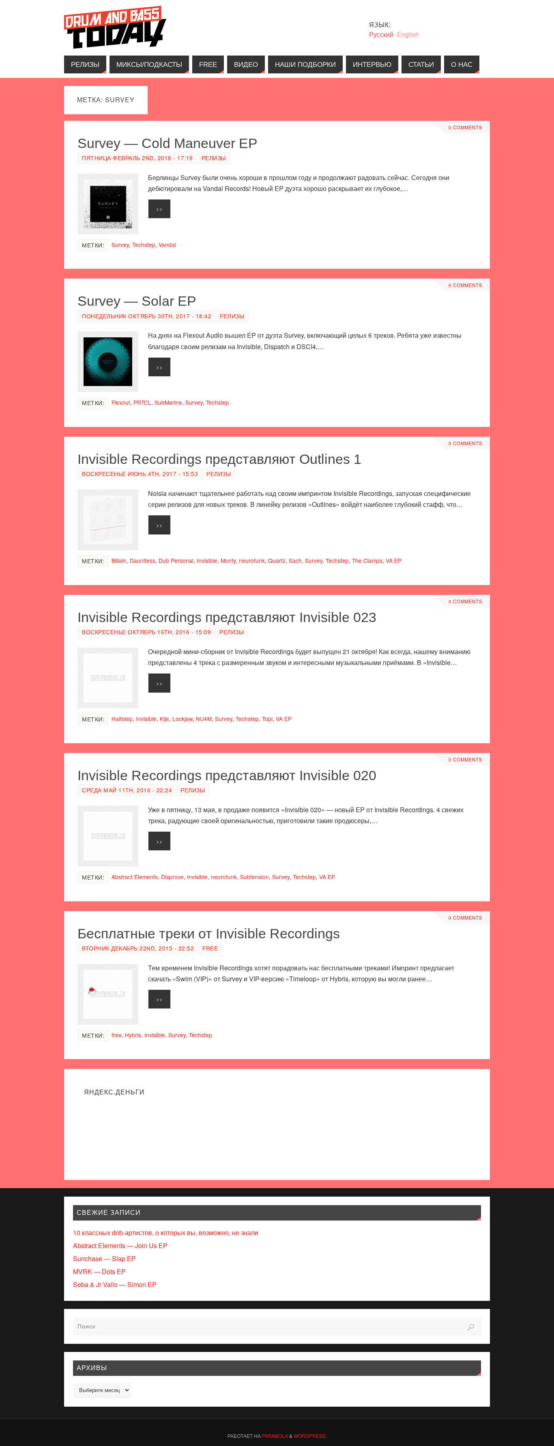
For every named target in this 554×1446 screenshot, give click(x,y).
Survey (120, 244)
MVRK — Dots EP (99, 1271)
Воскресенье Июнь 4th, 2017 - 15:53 (140, 474)
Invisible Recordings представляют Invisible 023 (226, 617)
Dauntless (142, 560)
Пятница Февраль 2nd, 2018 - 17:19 (137, 158)
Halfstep (122, 718)
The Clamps (367, 560)
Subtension (254, 877)
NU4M (204, 718)
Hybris (133, 1035)
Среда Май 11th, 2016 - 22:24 (127, 790)
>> (159, 208)
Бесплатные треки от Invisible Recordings (208, 933)
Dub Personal (176, 560)
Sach (295, 560)
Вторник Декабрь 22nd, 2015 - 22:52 (138, 948)
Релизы (214, 158)
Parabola (275, 1435)
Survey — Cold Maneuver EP (167, 143)
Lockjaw (182, 718)
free (117, 1035)
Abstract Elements (135, 877)
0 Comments (465, 127)
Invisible (207, 560)
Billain (119, 560)
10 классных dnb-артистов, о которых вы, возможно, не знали (165, 1232)
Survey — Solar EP (136, 301)
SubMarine (168, 402)
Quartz (277, 560)
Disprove (172, 877)
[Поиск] (471, 1327)
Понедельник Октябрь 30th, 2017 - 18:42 (146, 316)
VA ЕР (394, 560)
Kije (164, 718)
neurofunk (252, 560)
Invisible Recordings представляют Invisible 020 (226, 775)
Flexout (121, 402)
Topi (267, 718)
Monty (228, 560)
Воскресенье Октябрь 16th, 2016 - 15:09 (146, 632)
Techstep (143, 244)
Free (210, 948)
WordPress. (310, 1435)
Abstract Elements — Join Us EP (120, 1245)
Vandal (167, 244)
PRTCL (142, 402)
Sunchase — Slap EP (104, 1258)
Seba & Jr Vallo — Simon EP (115, 1284)
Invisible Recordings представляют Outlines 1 (219, 459)
